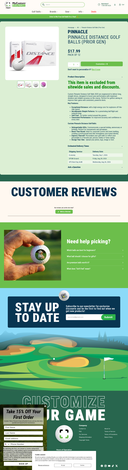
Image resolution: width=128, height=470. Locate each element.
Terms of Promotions (110, 434)
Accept (63, 465)
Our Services (83, 434)
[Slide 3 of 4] (35, 84)
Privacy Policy (61, 460)
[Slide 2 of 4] (28, 84)
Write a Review (64, 212)
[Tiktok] (113, 466)
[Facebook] (102, 466)
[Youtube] (109, 466)
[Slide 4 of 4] (43, 84)
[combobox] (7, 444)
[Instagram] (105, 466)
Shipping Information (85, 437)
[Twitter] (116, 466)
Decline (82, 465)
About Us (107, 428)
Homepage (71, 27)
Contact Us (82, 428)
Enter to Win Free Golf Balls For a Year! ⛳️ (64, 17)
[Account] (115, 5)
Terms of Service (109, 431)
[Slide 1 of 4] (20, 84)
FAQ (80, 431)
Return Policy (108, 437)
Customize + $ (102, 64)
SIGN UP (23, 464)
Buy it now (96, 69)
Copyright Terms (84, 440)
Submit (108, 317)
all (78, 27)
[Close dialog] (45, 406)
